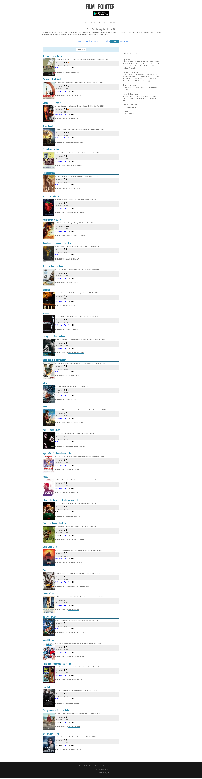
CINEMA (93, 22)
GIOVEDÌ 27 (97, 41)
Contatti (119, 766)
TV (100, 22)
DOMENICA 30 (124, 41)
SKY (105, 22)
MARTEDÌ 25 (77, 41)
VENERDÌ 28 (106, 41)
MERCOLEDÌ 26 (87, 41)
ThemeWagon (104, 773)
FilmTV (66, 68)
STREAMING (112, 22)
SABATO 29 (115, 41)
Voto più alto (80, 49)
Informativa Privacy (101, 769)
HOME (86, 22)
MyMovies (58, 68)
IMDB (72, 68)
